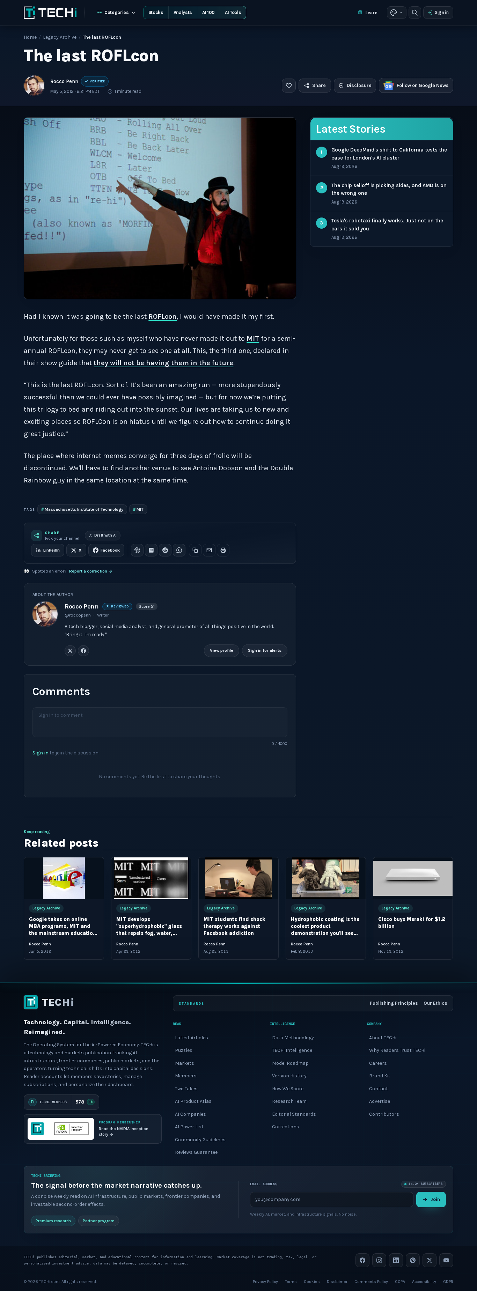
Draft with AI (105, 535)
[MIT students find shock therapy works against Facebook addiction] (238, 878)
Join (435, 1199)
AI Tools (233, 12)
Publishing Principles (394, 1003)
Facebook (110, 550)
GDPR (448, 1281)
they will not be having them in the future (163, 363)
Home (30, 37)
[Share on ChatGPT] (137, 550)
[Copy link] (195, 550)
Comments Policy (371, 1281)
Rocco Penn (64, 81)
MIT (253, 338)
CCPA (400, 1281)
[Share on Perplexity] (151, 550)
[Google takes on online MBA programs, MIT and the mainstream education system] (64, 878)
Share (319, 85)
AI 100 (208, 12)
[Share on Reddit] (165, 550)
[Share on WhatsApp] (179, 550)
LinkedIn (51, 550)
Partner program (99, 1220)
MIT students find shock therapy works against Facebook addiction (234, 927)
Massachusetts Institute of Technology (82, 509)
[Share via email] (209, 550)
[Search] (415, 12)
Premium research (53, 1220)
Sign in (442, 12)
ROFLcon (162, 316)
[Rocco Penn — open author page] (34, 85)
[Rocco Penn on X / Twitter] (70, 650)
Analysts (183, 12)
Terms (291, 1281)
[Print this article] (223, 550)
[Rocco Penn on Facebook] (83, 650)
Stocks (155, 12)
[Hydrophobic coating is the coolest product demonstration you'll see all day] (326, 878)
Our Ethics (435, 1003)
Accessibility (424, 1281)
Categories (116, 12)
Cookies (312, 1281)
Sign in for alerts (264, 650)
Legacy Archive (59, 37)
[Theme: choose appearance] (396, 12)
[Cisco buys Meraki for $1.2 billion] (413, 878)
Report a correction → (90, 571)
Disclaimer (337, 1281)
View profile (221, 650)
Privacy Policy (265, 1281)
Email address (263, 1184)
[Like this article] (289, 86)
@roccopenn (78, 615)
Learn (371, 12)
